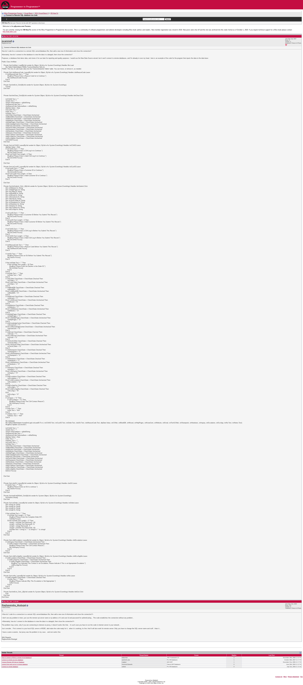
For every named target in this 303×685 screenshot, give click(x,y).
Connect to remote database (10, 666)
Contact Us (278, 676)
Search (168, 19)
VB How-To (54, 13)
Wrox (285, 676)
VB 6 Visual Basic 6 (42, 13)
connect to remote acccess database (12, 660)
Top (301, 676)
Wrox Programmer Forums (13, 13)
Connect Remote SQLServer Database (13, 662)
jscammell (7, 41)
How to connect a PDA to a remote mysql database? (17, 657)
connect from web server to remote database (15, 664)
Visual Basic (28, 13)
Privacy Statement (293, 676)
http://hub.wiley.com (9, 31)
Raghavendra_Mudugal (14, 605)
